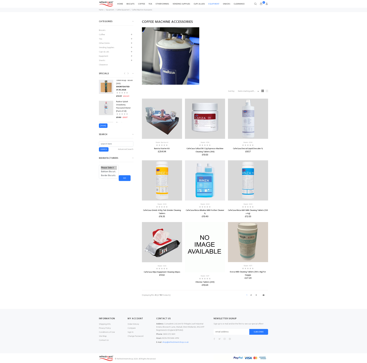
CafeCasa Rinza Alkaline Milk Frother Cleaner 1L (205, 212)
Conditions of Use (107, 332)
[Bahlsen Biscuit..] (109, 172)
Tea (150, 4)
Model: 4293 (162, 266)
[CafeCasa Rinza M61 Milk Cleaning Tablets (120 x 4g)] (248, 180)
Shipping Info (105, 324)
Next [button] (128, 73)
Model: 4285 (162, 204)
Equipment (213, 4)
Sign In (130, 332)
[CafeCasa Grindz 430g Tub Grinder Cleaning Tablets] (162, 180)
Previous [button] (124, 73)
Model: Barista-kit (162, 142)
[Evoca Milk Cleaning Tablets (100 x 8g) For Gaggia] (248, 242)
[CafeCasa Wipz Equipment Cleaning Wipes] (162, 242)
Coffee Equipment (123, 9)
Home (120, 4)
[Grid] (262, 91)
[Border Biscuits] (109, 176)
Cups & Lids (199, 4)
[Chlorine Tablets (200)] (205, 247)
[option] (116, 88)
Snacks (226, 4)
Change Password (135, 336)
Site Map (103, 336)
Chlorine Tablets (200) (204, 282)
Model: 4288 (247, 142)
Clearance (239, 4)
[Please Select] (109, 168)
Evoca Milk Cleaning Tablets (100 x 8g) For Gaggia (248, 273)
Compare (132, 328)
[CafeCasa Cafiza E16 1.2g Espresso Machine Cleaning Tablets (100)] (205, 118)
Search (103, 134)
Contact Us (104, 340)
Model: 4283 (248, 204)
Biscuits (131, 4)
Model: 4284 (205, 204)
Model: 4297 (205, 276)
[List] (267, 91)
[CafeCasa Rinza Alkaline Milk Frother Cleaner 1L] (205, 180)
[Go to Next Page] (263, 295)
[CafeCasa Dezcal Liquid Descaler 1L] (248, 118)
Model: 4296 (205, 142)
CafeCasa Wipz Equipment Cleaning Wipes (162, 272)
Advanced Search (125, 149)
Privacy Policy (105, 328)
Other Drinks (162, 4)
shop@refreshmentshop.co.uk (175, 342)
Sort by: (231, 91)
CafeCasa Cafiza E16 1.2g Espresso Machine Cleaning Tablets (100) (205, 150)
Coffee (141, 4)
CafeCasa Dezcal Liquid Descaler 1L (248, 148)
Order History (133, 324)
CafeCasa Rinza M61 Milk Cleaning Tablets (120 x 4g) (248, 212)
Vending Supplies (181, 4)
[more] (103, 125)
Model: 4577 (248, 265)
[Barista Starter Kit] (162, 118)
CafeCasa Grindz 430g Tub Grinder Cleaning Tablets (162, 212)
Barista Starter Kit (162, 148)
